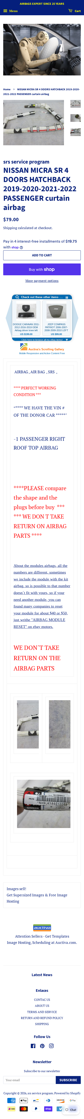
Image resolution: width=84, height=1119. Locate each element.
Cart (77, 11)
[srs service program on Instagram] (51, 1047)
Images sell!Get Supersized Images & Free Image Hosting (37, 895)
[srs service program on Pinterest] (42, 1047)
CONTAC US (42, 1000)
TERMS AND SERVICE (42, 1012)
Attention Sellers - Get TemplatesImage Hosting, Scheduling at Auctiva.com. (42, 939)
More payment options (42, 281)
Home (7, 89)
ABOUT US (42, 1006)
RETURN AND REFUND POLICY (42, 1018)
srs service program (40, 1093)
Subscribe (68, 1080)
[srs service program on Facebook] (33, 1047)
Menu (13, 11)
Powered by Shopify (67, 1093)
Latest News (42, 975)
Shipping (10, 227)
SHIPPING (42, 1024)
